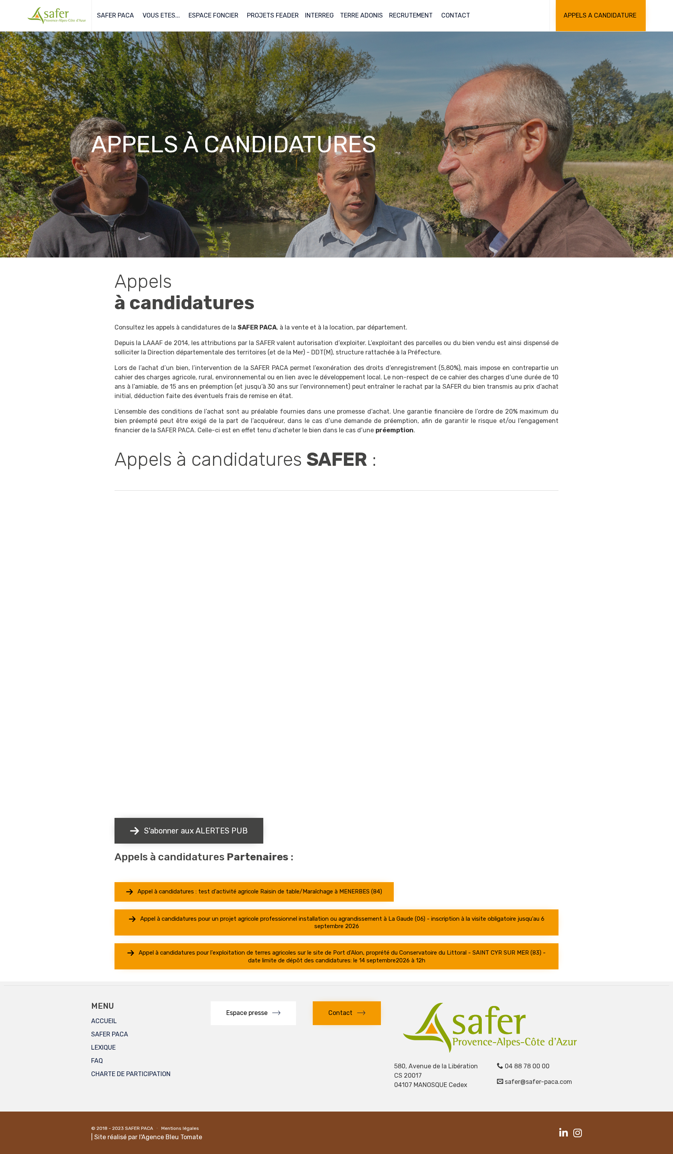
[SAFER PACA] (56, 16)
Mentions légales (180, 1128)
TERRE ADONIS (361, 15)
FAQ (97, 1060)
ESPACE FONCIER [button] (213, 15)
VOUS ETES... (161, 15)
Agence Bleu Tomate (171, 1137)
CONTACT (455, 15)
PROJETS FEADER (273, 15)
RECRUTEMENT (411, 15)
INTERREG (319, 15)
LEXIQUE (103, 1047)
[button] (601, 15)
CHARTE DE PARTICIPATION (131, 1074)
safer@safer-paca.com (538, 1081)
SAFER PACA (115, 15)
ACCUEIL (104, 1021)
